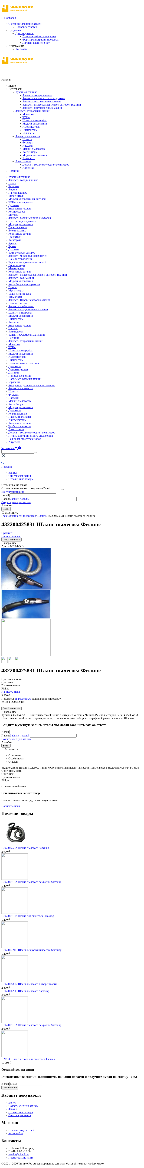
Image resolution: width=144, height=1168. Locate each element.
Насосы (13, 328)
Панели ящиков (17, 192)
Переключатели (17, 227)
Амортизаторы (31, 126)
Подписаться (10, 1087)
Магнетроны (16, 268)
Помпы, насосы (17, 303)
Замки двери (16, 331)
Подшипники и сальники (23, 363)
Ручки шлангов (17, 413)
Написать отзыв (11, 536)
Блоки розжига (17, 230)
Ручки (12, 246)
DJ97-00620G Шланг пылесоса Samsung (25, 990)
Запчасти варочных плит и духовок (43, 98)
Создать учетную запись (16, 502)
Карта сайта (15, 1133)
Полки (12, 183)
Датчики (13, 205)
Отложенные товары (20, 478)
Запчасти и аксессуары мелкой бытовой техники (51, 104)
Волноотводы (16, 265)
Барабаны (14, 382)
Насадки (27, 145)
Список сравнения (19, 475)
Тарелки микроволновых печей (27, 262)
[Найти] (35, 452)
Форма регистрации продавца (40, 39)
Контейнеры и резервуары (24, 284)
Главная (6, 515)
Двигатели (14, 236)
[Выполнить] (62, 489)
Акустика (28, 167)
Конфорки (14, 239)
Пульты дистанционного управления (30, 435)
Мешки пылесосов (33, 148)
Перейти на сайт (11, 539)
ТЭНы (26, 117)
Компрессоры (16, 211)
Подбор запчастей (26, 26)
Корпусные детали (19, 208)
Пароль (5, 498)
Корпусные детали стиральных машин (31, 385)
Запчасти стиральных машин (32, 110)
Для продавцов (24, 33)
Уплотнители (16, 195)
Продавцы (14, 30)
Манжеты (28, 114)
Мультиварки (16, 290)
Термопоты (15, 296)
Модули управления (34, 123)
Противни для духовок (22, 221)
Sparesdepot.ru (23, 698)
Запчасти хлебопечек (21, 306)
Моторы (13, 214)
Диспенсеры (29, 129)
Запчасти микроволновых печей (41, 101)
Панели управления (20, 258)
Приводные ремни (19, 375)
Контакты (21, 49)
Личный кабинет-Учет (36, 42)
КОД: (4, 701)
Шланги (27, 139)
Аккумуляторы (17, 419)
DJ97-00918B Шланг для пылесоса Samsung (27, 915)
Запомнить (11, 512)
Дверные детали (18, 369)
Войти (5, 491)
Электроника (23, 161)
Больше (28, 133)
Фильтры (27, 142)
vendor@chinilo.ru (18, 1154)
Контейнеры (29, 151)
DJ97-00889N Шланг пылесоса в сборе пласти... (30, 983)
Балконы (13, 186)
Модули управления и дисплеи (27, 198)
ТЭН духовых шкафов (21, 252)
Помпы (12, 287)
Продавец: (7, 698)
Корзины (13, 322)
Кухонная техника (26, 91)
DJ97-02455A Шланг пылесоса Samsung (25, 847)
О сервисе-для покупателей (24, 23)
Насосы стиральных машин (24, 378)
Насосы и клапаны (19, 416)
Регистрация (16, 491)
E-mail (5, 495)
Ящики (12, 189)
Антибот (6, 505)
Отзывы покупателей (21, 1130)
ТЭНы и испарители (20, 202)
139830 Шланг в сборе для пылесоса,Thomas (28, 1059)
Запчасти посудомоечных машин (42, 107)
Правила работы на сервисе (39, 36)
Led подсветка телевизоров (24, 438)
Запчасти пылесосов (27, 136)
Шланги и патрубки (34, 120)
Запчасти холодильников (37, 95)
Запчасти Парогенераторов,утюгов (29, 299)
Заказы (12, 472)
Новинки (13, 170)
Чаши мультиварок (19, 293)
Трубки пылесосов (19, 426)
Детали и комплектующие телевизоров (45, 164)
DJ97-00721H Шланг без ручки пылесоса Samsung (31, 949)
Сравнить (7, 532)
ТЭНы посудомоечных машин (26, 334)
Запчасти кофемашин (21, 277)
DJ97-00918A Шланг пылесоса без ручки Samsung (31, 881)
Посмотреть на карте (20, 1157)
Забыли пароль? (19, 498)
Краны (12, 243)
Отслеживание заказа (14, 488)
